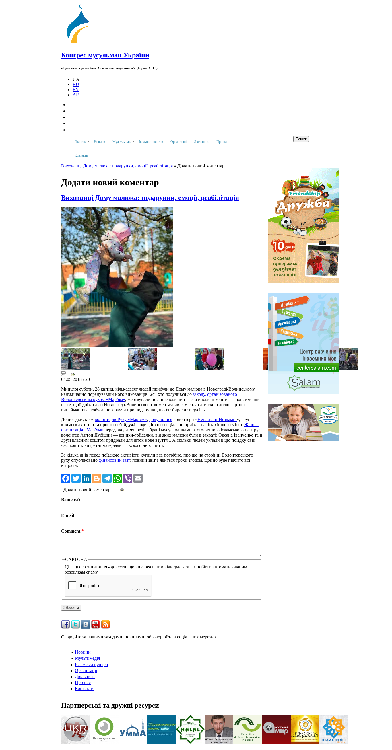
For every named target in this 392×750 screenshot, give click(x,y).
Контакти (84, 688)
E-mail (67, 515)
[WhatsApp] (117, 478)
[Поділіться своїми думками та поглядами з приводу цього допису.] (63, 374)
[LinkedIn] (86, 478)
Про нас (83, 682)
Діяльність (85, 676)
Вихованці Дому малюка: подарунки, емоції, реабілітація (117, 165)
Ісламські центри (91, 664)
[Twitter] (76, 478)
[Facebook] (65, 478)
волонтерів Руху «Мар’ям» (121, 419)
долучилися (160, 419)
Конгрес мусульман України (105, 55)
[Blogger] (96, 478)
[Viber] (127, 478)
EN (76, 89)
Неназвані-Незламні (217, 419)
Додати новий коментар (86, 489)
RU (76, 84)
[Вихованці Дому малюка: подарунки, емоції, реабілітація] (75, 368)
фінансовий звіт (114, 460)
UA (76, 79)
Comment (72, 531)
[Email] (138, 478)
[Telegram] (107, 478)
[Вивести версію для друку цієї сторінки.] (72, 374)
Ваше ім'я (71, 499)
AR (76, 94)
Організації (86, 670)
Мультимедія (87, 658)
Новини (83, 652)
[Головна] (81, 42)
